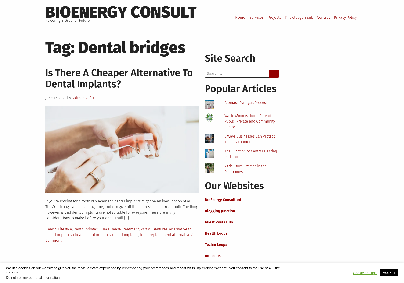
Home (240, 17)
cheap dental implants (92, 235)
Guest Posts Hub (219, 222)
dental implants (125, 235)
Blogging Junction (220, 211)
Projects (274, 17)
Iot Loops (213, 256)
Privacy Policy (345, 17)
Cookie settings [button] (365, 273)
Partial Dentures (154, 229)
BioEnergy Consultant (223, 200)
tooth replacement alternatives (166, 235)
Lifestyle (65, 229)
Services (256, 17)
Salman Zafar (83, 98)
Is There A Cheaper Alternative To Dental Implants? (119, 78)
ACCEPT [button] (389, 273)
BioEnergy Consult (121, 12)
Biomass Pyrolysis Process (245, 102)
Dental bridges (86, 229)
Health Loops (216, 233)
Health (51, 229)
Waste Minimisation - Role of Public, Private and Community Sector (249, 121)
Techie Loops (216, 244)
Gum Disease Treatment (119, 229)
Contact (323, 17)
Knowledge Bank (299, 17)
